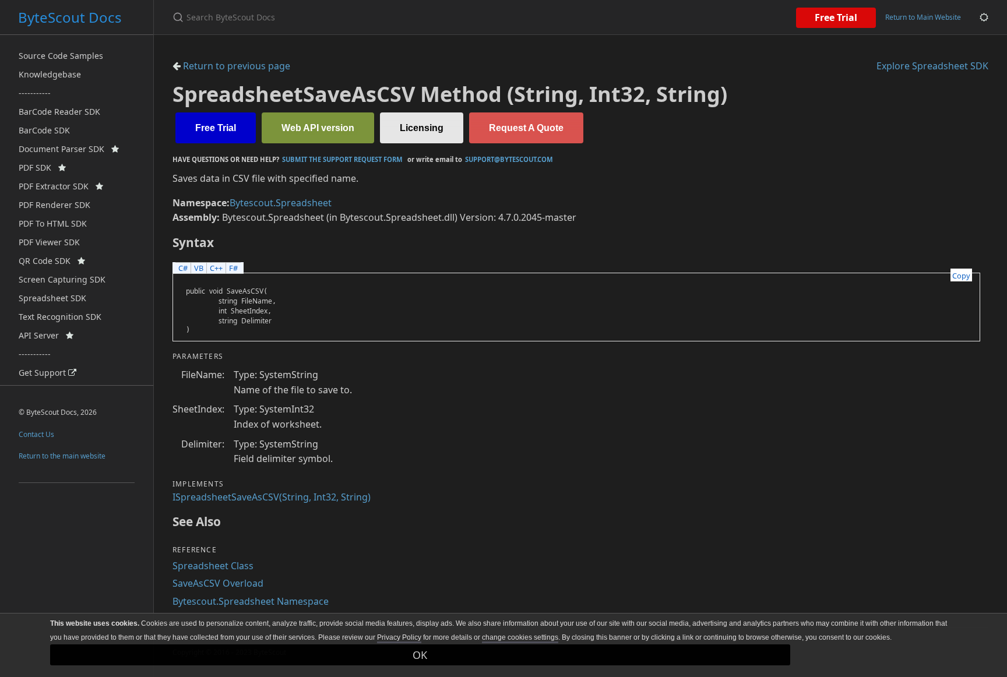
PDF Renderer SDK (54, 204)
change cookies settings (520, 637)
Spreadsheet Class (212, 565)
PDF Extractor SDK (57, 186)
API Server (42, 335)
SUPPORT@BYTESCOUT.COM (509, 159)
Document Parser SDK (65, 148)
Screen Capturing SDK (62, 279)
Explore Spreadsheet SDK (932, 65)
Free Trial (836, 17)
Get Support (43, 372)
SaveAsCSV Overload (217, 583)
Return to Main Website (923, 17)
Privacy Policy (399, 637)
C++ (216, 268)
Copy (961, 275)
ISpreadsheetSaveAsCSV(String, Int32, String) (271, 497)
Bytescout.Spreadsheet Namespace (250, 601)
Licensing (421, 128)
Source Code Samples (61, 55)
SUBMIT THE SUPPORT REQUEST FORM (342, 159)
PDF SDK (38, 167)
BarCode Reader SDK (59, 111)
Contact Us (36, 434)
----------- (35, 92)
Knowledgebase (50, 74)
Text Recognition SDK (60, 316)
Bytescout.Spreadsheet (281, 202)
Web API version (317, 128)
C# (183, 268)
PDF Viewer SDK (49, 242)
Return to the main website (62, 456)
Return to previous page (235, 65)
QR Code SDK (48, 260)
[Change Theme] (984, 17)
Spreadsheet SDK (52, 298)
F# (233, 268)
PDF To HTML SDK (53, 223)
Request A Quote (526, 128)
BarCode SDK (44, 130)
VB (198, 268)
